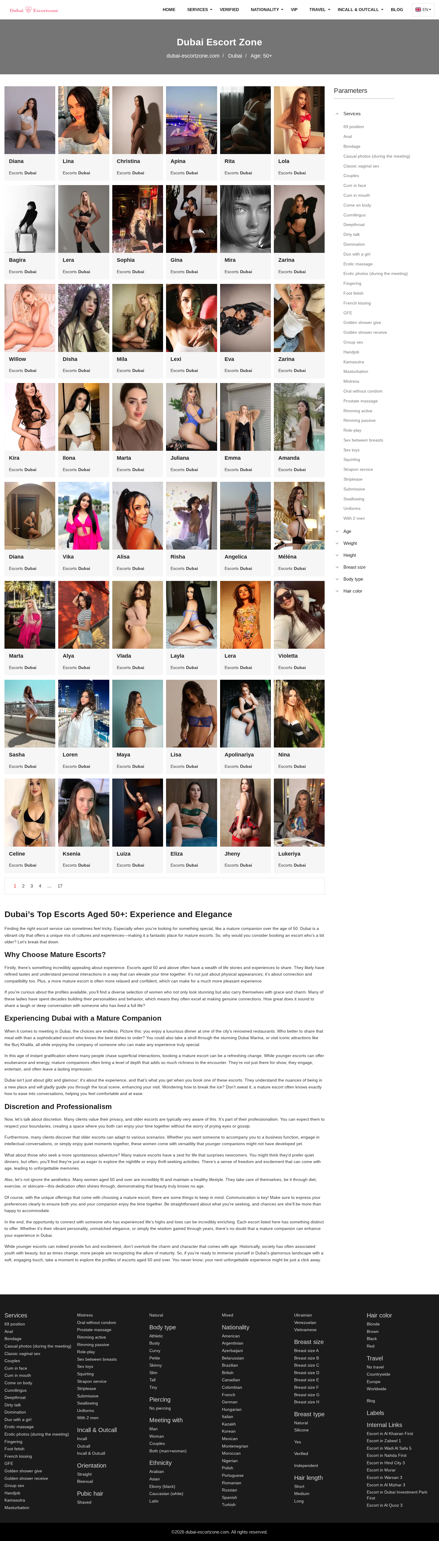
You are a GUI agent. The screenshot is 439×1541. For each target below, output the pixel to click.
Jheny (232, 854)
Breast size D (306, 1372)
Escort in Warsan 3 (384, 1477)
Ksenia (71, 854)
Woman (156, 1436)
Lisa (176, 755)
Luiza (124, 854)
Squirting (85, 1373)
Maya (123, 755)
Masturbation (16, 1507)
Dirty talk (12, 1404)
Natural (156, 1315)
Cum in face (15, 1368)
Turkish (229, 1504)
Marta (124, 458)
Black (372, 1338)
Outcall (83, 1446)
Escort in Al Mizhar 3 (386, 1484)
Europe (373, 1381)
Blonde (373, 1324)
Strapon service (92, 1381)
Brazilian (230, 1365)
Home (169, 9)
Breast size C (306, 1365)
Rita (230, 161)
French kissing (18, 1456)
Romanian (231, 1482)
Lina (68, 161)
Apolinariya (239, 755)
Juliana (180, 458)
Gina (176, 260)
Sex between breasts (97, 1359)
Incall (82, 1438)
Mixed (227, 1315)
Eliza (177, 854)
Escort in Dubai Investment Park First (397, 1495)
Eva (229, 359)
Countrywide (378, 1374)
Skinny (155, 1365)
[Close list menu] (337, 114)
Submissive (88, 1396)
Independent (306, 1465)
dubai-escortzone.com (193, 56)
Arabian (156, 1471)
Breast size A (306, 1350)
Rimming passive (93, 1344)
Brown (373, 1331)
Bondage (13, 1338)
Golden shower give (23, 1470)
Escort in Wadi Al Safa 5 (389, 1448)
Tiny (153, 1387)
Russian (229, 1490)
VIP (294, 9)
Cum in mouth (17, 1375)
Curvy (154, 1350)
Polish (227, 1467)
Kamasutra (14, 1500)
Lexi (176, 359)
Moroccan (231, 1453)
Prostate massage (94, 1329)
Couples (12, 1360)
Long (299, 1501)
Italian (227, 1416)
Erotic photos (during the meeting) (36, 1434)
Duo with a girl (17, 1419)
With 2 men (88, 1417)
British (228, 1372)
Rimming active (91, 1337)
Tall (152, 1379)
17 (60, 885)
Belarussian (233, 1358)
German (229, 1401)
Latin (154, 1501)
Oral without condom (96, 1322)
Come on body (18, 1382)
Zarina (286, 260)
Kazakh (229, 1424)
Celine (17, 854)
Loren (70, 755)
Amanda (289, 458)
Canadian (231, 1379)
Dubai (235, 56)
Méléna (287, 557)
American (231, 1336)
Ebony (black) (162, 1486)
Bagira (17, 260)
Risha (178, 557)
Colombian (232, 1387)
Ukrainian (303, 1315)
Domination (15, 1412)
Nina (284, 755)
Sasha (17, 755)
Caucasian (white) (166, 1493)
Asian (154, 1479)
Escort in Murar (381, 1470)
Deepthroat (15, 1397)
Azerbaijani (232, 1350)
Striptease (86, 1388)
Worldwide (376, 1388)
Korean (229, 1431)
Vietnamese (305, 1329)
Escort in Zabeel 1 (384, 1440)
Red (370, 1346)
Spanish (229, 1497)
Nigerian (230, 1460)
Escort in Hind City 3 (386, 1462)
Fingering (13, 1441)
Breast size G (307, 1394)
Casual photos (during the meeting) (37, 1346)
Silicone (301, 1430)
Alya (68, 656)
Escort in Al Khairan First (390, 1433)
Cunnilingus (15, 1390)
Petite (154, 1358)
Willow (17, 359)
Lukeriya (289, 854)
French (228, 1394)
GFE (8, 1463)
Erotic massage (19, 1426)
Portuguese (233, 1475)
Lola (283, 161)
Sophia (126, 260)
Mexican (230, 1438)
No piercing (160, 1408)
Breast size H (306, 1401)
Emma (233, 458)
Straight (84, 1474)
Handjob (12, 1493)
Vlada (124, 656)
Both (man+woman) (168, 1450)
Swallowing (87, 1403)
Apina (178, 161)
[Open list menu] (337, 531)
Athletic (156, 1336)
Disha (70, 359)
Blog (397, 9)
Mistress (85, 1315)
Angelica (236, 557)
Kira (14, 458)
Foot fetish (14, 1448)
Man (153, 1428)
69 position (14, 1324)
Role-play (86, 1351)
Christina (128, 161)
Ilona (69, 458)
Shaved (84, 1502)
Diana (16, 161)
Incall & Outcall (91, 1453)
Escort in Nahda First (386, 1455)
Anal (8, 1331)
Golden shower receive (26, 1478)
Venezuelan (305, 1322)
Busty (154, 1343)
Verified (229, 9)
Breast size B (306, 1358)
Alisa (123, 557)
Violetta (288, 656)
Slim (153, 1372)
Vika (68, 557)
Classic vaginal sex (22, 1353)
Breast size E (306, 1379)
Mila (122, 359)
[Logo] (34, 9)
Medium (301, 1493)
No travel (375, 1367)
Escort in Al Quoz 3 (385, 1505)
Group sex (14, 1485)
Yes (297, 1442)
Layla (177, 656)
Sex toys (85, 1366)
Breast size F (306, 1387)
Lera (68, 260)
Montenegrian (235, 1446)
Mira (230, 260)
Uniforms (85, 1410)
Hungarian (232, 1409)
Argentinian (232, 1343)
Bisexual (85, 1481)
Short (299, 1486)
